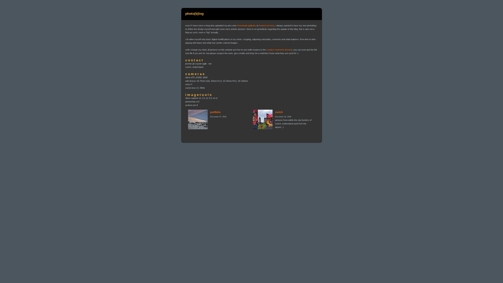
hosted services (266, 25)
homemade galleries (246, 25)
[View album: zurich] (263, 119)
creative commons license (278, 50)
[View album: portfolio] (198, 119)
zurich (279, 112)
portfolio (215, 112)
